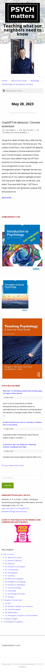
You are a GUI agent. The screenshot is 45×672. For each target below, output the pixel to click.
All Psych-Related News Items (13, 465)
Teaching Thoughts (10, 619)
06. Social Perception (13, 609)
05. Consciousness (12, 569)
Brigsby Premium (28, 664)
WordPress (22, 666)
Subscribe (7, 485)
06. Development (11, 573)
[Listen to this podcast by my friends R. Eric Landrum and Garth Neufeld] (22, 533)
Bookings (35, 80)
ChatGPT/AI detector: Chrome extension (21, 124)
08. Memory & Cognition (14, 579)
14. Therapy (9, 597)
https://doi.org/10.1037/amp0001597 (15, 508)
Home (4, 80)
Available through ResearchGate (14, 511)
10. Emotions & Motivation (15, 585)
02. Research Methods (13, 560)
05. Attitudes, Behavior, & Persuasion (19, 606)
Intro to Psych (8, 554)
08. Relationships (11, 612)
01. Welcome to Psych (13, 557)
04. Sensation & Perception (15, 566)
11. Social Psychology (13, 588)
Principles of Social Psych (12, 600)
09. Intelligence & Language (15, 582)
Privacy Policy (6, 664)
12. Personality (10, 591)
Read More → (8, 197)
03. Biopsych (9, 563)
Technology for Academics (14, 132)
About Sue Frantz (19, 80)
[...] (4, 415)
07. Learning (9, 576)
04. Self (7, 603)
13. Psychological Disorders (15, 594)
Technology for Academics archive (17, 84)
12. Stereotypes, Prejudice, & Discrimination (21, 615)
